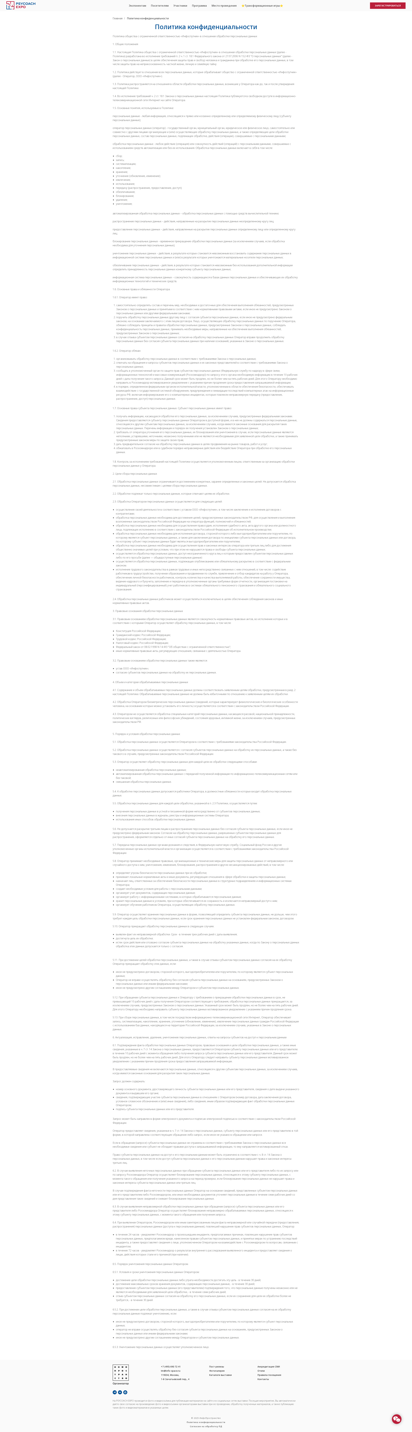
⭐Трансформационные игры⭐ (262, 5)
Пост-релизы (216, 1366)
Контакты (263, 1379)
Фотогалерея (217, 1370)
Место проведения (224, 5)
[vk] (120, 1392)
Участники (180, 5)
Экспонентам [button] (137, 5)
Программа (199, 5)
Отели (261, 1370)
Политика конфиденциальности (148, 18)
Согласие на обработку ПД (206, 1426)
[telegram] (115, 1392)
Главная (117, 18)
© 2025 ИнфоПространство (206, 1418)
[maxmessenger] (125, 1392)
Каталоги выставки (220, 1374)
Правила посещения (269, 1374)
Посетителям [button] (160, 5)
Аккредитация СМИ (269, 1366)
